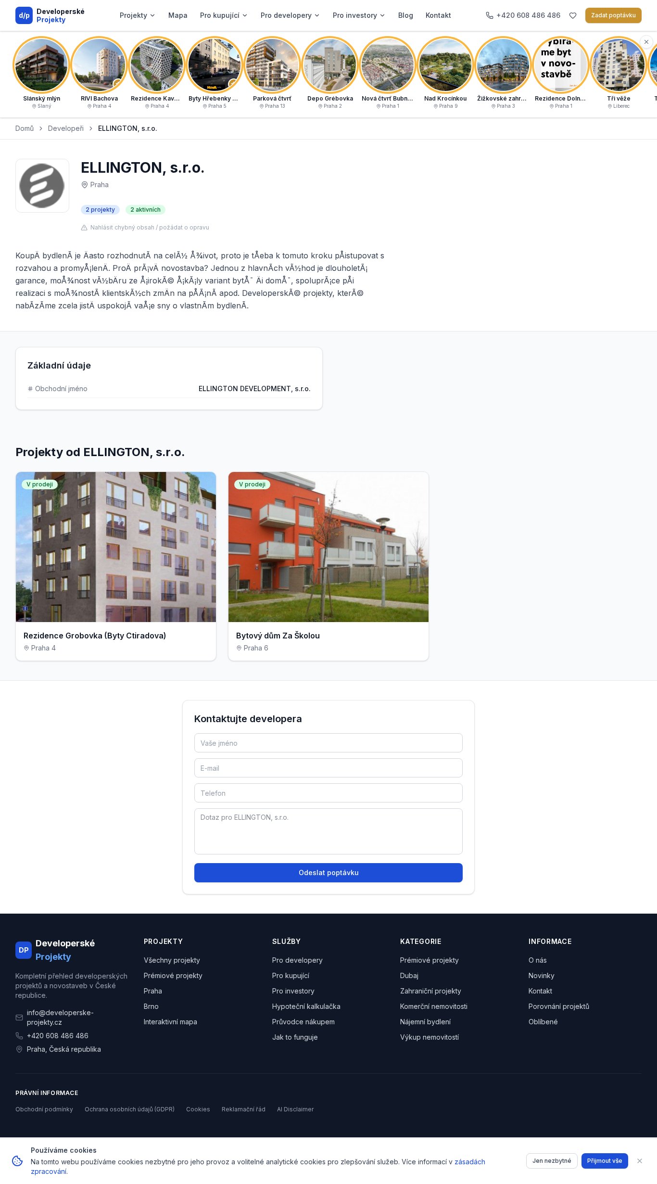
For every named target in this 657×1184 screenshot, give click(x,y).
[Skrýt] (646, 42)
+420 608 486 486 (57, 1035)
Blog (405, 15)
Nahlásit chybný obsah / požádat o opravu (149, 227)
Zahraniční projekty (430, 991)
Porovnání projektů (559, 1006)
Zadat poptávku (613, 15)
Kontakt (438, 15)
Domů (24, 128)
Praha (153, 991)
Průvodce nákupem (303, 1022)
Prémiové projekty (173, 975)
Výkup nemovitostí (429, 1037)
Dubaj (409, 975)
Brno (151, 1006)
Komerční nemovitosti (433, 1006)
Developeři (66, 128)
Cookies (198, 1109)
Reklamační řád (243, 1109)
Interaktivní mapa (170, 1022)
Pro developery (286, 15)
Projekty (133, 15)
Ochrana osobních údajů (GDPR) (130, 1109)
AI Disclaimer (295, 1109)
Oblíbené (543, 1022)
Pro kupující (220, 15)
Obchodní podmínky (44, 1109)
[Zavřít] (639, 1161)
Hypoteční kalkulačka (306, 1006)
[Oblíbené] (572, 15)
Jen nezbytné (551, 1160)
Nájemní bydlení (425, 1022)
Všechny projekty (172, 960)
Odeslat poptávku (329, 872)
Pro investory (355, 15)
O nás (538, 960)
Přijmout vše (604, 1160)
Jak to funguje (295, 1037)
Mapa (178, 15)
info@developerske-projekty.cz (60, 1017)
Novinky (542, 975)
